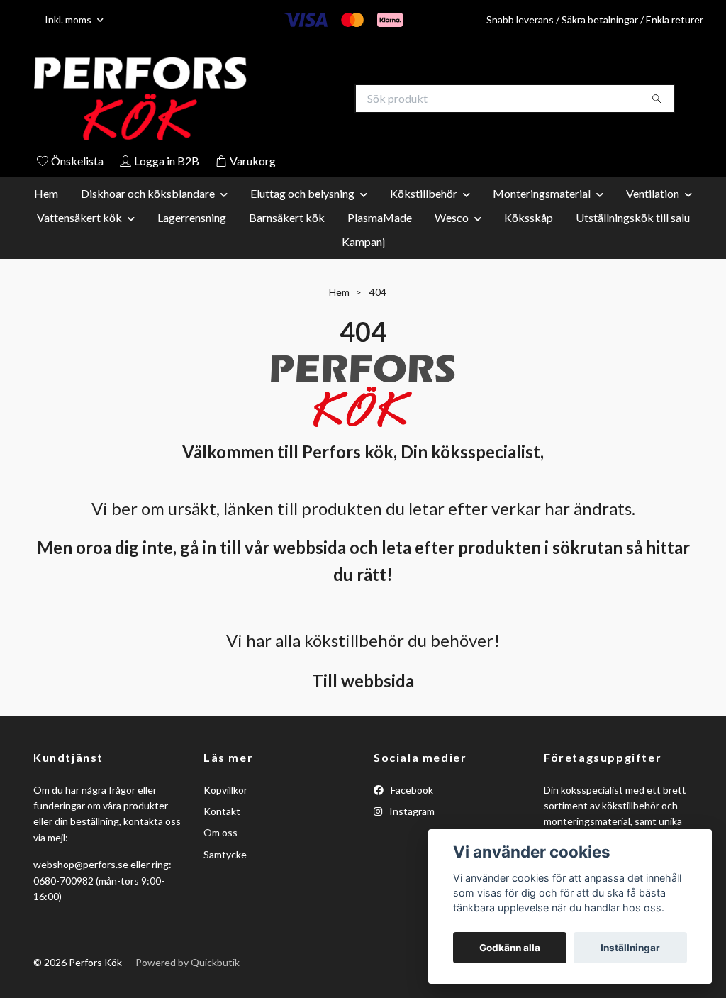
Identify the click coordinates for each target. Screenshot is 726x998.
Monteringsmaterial (542, 194)
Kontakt (221, 812)
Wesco (452, 219)
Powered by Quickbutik (187, 964)
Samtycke (225, 856)
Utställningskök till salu (633, 219)
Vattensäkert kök (79, 219)
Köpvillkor (225, 791)
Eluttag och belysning (302, 194)
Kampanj (363, 243)
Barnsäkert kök (287, 219)
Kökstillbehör (423, 194)
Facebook (411, 791)
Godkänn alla (509, 947)
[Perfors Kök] (198, 99)
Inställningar (630, 947)
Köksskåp (528, 219)
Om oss (220, 834)
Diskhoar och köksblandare (148, 194)
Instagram (411, 812)
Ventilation (652, 194)
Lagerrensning (191, 219)
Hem (46, 194)
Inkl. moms (69, 19)
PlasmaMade (379, 219)
